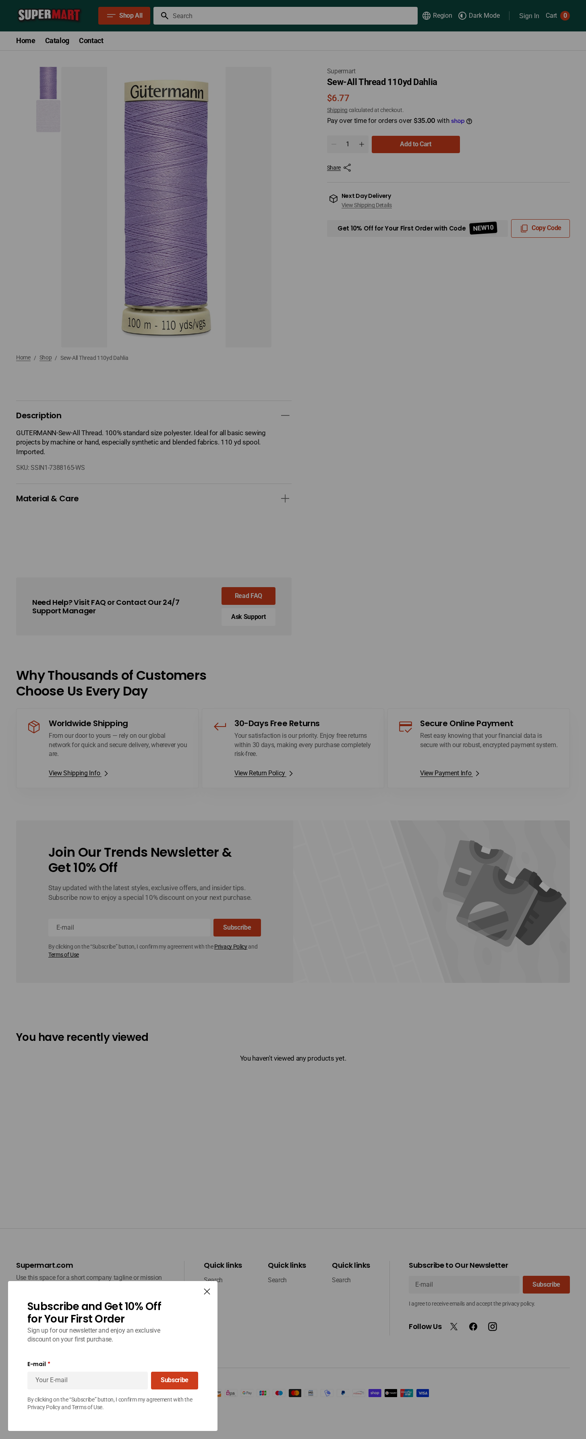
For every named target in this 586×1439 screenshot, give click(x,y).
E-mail (36, 1364)
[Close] (207, 1291)
